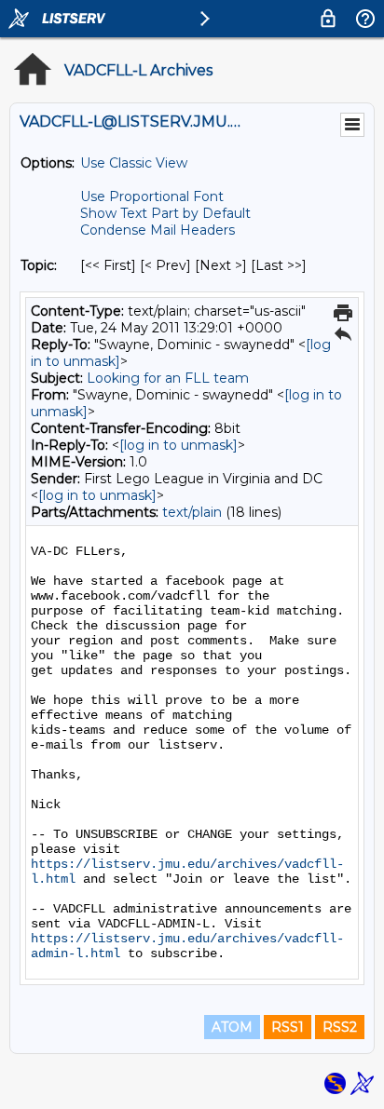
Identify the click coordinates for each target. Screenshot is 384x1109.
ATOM (232, 1027)
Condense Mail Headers (157, 230)
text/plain (192, 512)
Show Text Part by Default (165, 213)
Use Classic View (133, 163)
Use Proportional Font (152, 196)
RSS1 (287, 1027)
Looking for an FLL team (168, 378)
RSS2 (339, 1027)
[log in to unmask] (178, 445)
